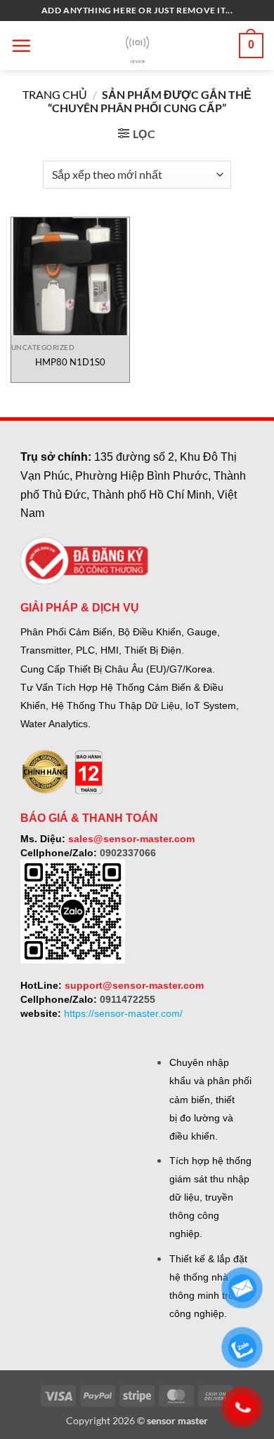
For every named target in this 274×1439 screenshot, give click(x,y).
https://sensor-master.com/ (123, 1013)
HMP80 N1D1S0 (70, 361)
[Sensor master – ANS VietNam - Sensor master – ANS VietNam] (137, 45)
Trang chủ (54, 94)
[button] (21, 45)
